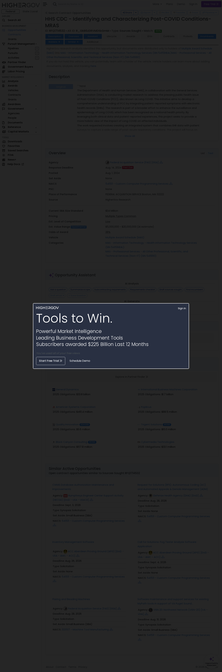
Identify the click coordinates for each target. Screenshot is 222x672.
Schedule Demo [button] (80, 361)
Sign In (182, 308)
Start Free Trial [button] (49, 361)
